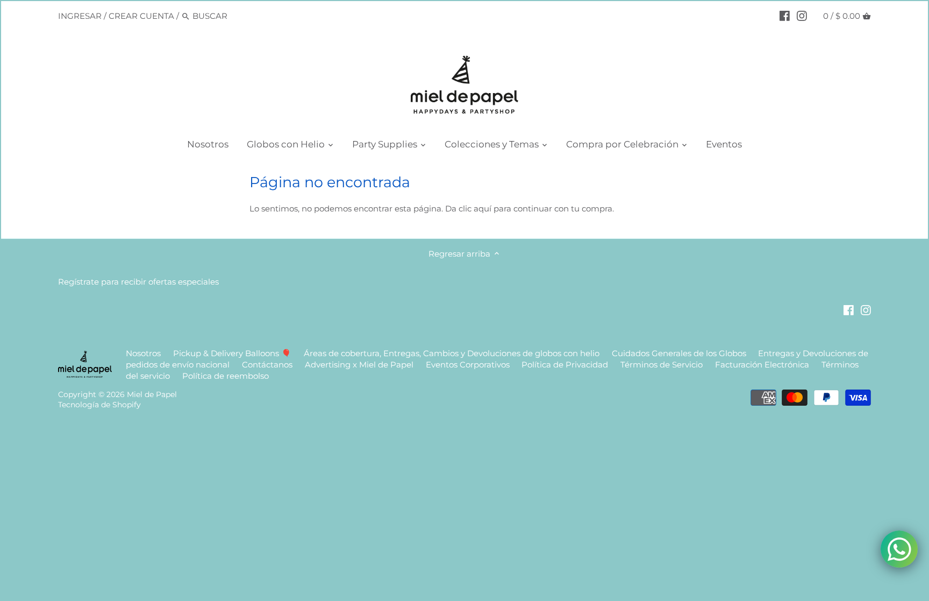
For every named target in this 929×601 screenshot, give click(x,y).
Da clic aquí (468, 208)
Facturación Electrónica (763, 364)
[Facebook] (785, 15)
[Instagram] (802, 15)
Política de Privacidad (564, 364)
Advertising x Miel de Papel (359, 364)
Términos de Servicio (661, 364)
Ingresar (80, 16)
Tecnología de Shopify (99, 404)
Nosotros (143, 353)
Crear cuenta (141, 16)
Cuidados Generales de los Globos (679, 353)
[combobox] (238, 16)
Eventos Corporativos (468, 364)
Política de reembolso (225, 376)
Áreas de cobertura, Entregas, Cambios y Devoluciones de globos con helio (451, 353)
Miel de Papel (152, 394)
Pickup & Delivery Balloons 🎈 (232, 353)
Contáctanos (267, 364)
